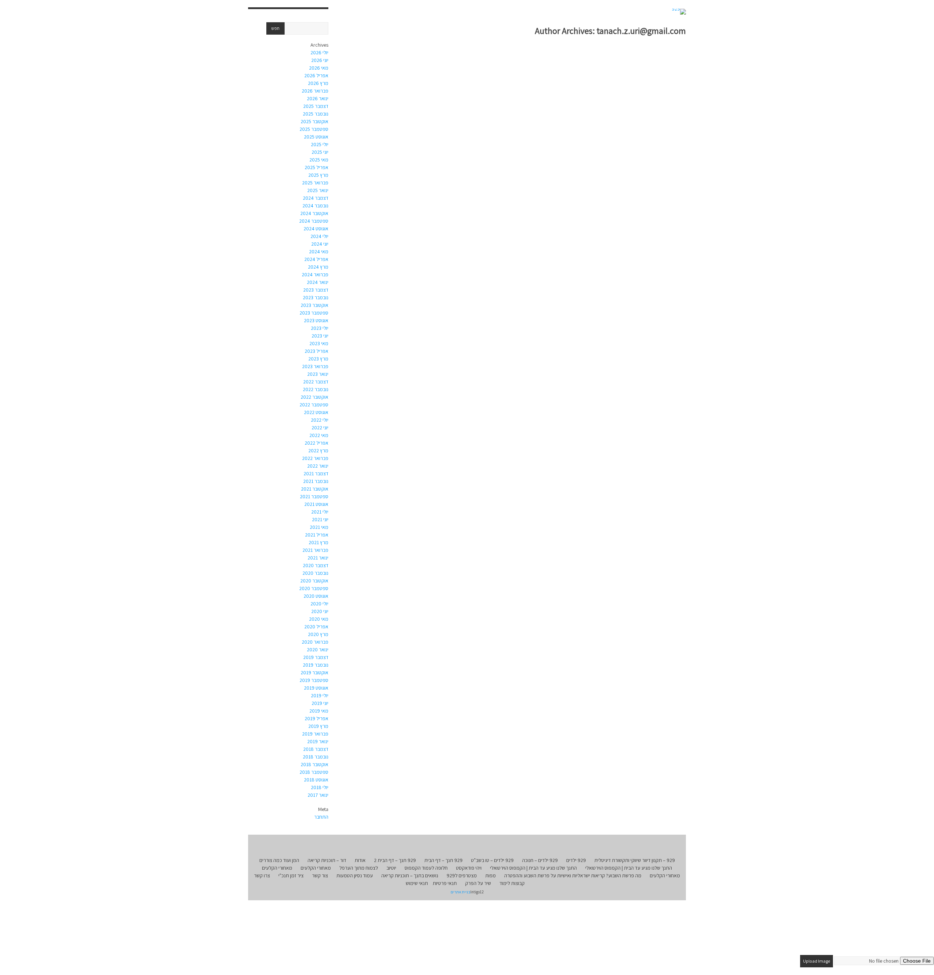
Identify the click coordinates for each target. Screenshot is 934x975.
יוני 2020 (319, 611)
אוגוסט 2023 (316, 320)
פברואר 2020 (315, 642)
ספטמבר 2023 (314, 312)
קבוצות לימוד (512, 883)
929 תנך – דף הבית (443, 860)
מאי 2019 (318, 710)
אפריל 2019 (316, 718)
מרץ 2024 (318, 267)
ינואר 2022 (317, 466)
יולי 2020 (319, 603)
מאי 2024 (318, 251)
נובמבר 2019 (315, 665)
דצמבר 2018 (315, 749)
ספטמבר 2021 (314, 496)
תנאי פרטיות (445, 883)
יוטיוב (391, 868)
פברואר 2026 (315, 90)
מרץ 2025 (318, 175)
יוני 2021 (320, 519)
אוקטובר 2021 (314, 488)
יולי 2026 (319, 52)
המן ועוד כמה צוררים (279, 860)
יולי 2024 (319, 236)
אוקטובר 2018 (314, 764)
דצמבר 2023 (315, 289)
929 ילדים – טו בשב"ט (492, 860)
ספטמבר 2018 (314, 772)
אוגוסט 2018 (316, 779)
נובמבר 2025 (315, 113)
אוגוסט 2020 (316, 596)
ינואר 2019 (317, 741)
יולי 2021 (319, 511)
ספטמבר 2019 (314, 680)
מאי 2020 (318, 619)
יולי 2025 (319, 144)
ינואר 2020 (317, 649)
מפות (490, 875)
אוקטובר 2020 (314, 580)
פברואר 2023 (315, 366)
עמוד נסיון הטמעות (354, 875)
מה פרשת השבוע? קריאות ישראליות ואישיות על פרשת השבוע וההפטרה (572, 875)
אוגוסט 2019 (316, 688)
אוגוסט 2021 (316, 504)
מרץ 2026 (318, 83)
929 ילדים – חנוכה (540, 860)
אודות (360, 860)
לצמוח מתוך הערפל (358, 868)
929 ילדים (576, 860)
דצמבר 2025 (315, 106)
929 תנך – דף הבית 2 (395, 860)
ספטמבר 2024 (313, 221)
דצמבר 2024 (315, 198)
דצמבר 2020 (315, 565)
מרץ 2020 (318, 634)
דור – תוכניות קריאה (327, 860)
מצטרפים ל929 (462, 875)
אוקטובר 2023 (314, 305)
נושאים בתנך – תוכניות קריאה (409, 875)
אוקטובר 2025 (314, 121)
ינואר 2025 (317, 190)
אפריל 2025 (316, 167)
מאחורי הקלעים (316, 868)
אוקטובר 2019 (314, 672)
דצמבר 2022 (315, 381)
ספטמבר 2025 (314, 129)
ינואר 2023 (317, 374)
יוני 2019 (320, 703)
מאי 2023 (318, 343)
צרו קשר (262, 875)
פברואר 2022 (315, 458)
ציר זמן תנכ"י (291, 875)
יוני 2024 (319, 244)
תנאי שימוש (417, 883)
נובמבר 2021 (315, 481)
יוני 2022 (320, 427)
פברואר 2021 (315, 550)
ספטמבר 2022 (314, 404)
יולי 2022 (319, 420)
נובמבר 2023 (315, 297)
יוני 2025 (320, 152)
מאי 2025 (318, 159)
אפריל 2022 (316, 443)
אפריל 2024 (316, 259)
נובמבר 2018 (315, 756)
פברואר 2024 (315, 274)
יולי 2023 (319, 328)
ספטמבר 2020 (313, 588)
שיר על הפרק (478, 883)
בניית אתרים (460, 891)
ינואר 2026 (317, 98)
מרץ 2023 (318, 358)
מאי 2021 (319, 527)
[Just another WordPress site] (679, 12)
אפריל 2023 (316, 351)
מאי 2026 (318, 68)
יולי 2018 (319, 787)
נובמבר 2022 (315, 389)
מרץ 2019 (318, 726)
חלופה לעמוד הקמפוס (426, 868)
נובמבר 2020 (315, 573)
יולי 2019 (319, 695)
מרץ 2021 (318, 542)
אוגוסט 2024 (316, 228)
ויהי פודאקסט (469, 868)
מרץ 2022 (318, 450)
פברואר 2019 (315, 733)
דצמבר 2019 (315, 657)
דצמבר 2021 (316, 473)
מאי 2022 (318, 435)
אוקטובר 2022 (314, 397)
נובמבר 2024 (315, 205)
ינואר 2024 (317, 282)
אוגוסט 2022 (316, 412)
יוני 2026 (319, 60)
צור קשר (320, 875)
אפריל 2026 (316, 75)
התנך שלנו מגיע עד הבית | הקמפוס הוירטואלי (628, 868)
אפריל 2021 (316, 534)
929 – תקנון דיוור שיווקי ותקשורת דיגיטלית (634, 860)
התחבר (321, 817)
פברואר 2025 (315, 182)
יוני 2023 (320, 335)
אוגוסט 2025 (316, 136)
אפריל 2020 (316, 626)
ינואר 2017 (318, 795)
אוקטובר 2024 (314, 213)
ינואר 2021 (318, 557)
